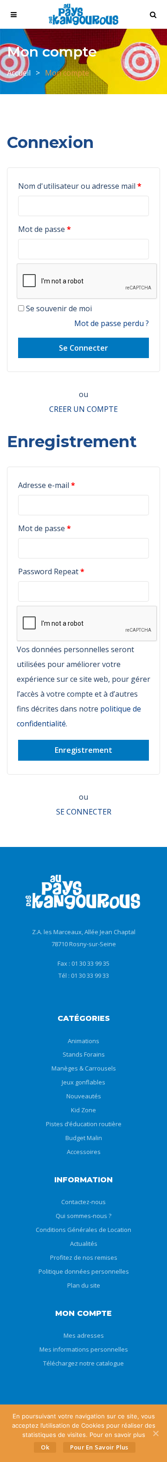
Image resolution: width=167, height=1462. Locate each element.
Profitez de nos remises (83, 1257)
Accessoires (84, 1152)
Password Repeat (51, 571)
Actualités (83, 1243)
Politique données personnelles (84, 1271)
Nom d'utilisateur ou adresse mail (79, 186)
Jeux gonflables (83, 1082)
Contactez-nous (83, 1202)
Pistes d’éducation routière (84, 1124)
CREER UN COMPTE (83, 409)
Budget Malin (83, 1138)
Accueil (19, 73)
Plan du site (83, 1285)
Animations (83, 1041)
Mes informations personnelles (83, 1349)
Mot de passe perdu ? (111, 323)
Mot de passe (44, 229)
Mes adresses (84, 1335)
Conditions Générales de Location (83, 1229)
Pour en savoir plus (99, 1447)
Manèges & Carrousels (83, 1068)
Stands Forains (84, 1054)
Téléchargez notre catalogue (83, 1363)
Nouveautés (83, 1096)
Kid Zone (83, 1110)
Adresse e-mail (46, 485)
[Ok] (155, 1433)
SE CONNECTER (83, 812)
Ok (45, 1447)
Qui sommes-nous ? (83, 1216)
